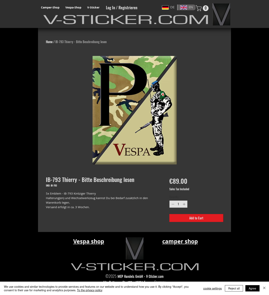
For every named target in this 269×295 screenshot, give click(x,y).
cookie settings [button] (212, 288)
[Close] (264, 288)
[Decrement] (172, 204)
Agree (252, 288)
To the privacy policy (89, 290)
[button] (203, 8)
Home (49, 41)
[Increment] (184, 204)
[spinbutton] (178, 204)
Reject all (234, 288)
